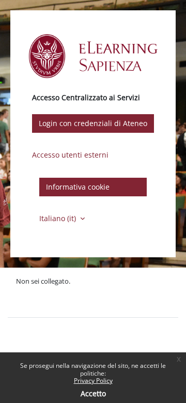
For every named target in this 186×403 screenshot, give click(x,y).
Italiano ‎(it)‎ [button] (58, 218)
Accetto (93, 393)
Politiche (29, 292)
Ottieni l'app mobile (46, 303)
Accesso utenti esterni (70, 155)
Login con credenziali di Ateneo (93, 123)
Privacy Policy (93, 380)
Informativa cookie (78, 187)
